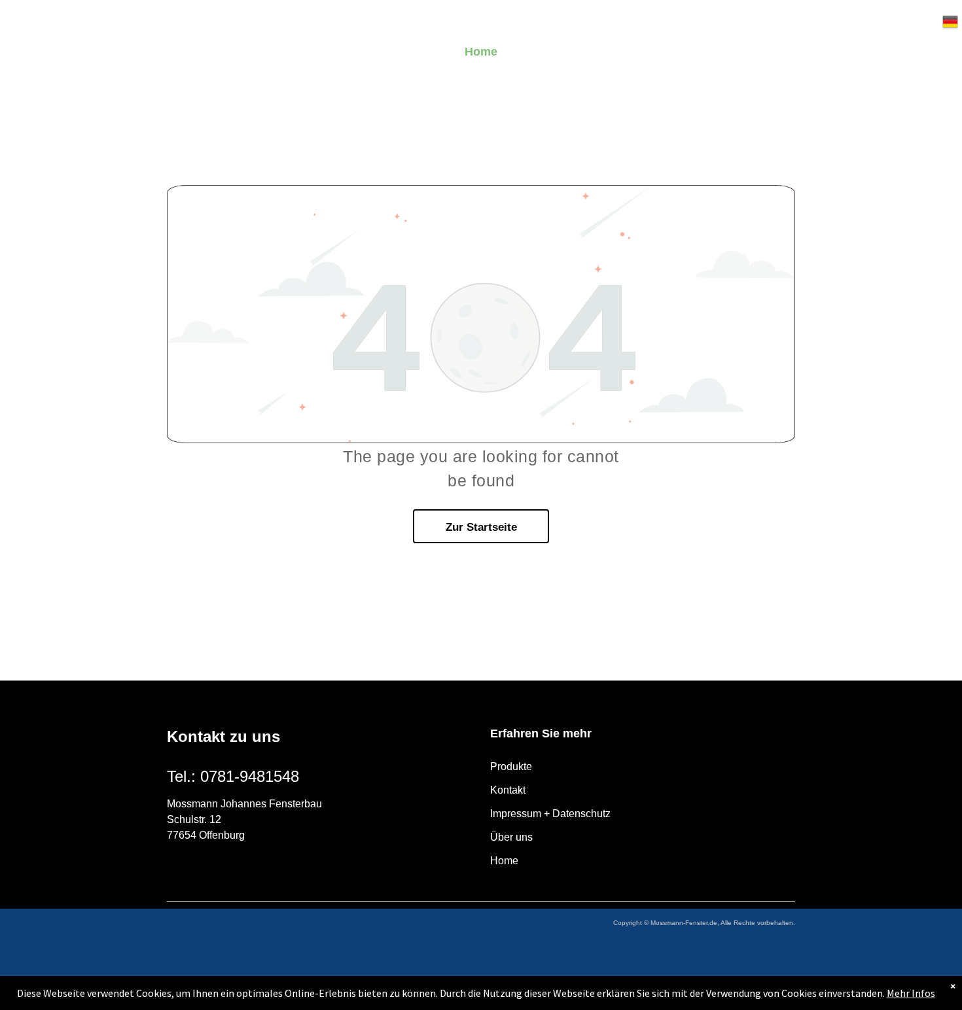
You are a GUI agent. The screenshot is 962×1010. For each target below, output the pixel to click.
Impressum (515, 813)
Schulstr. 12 (194, 819)
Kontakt (508, 790)
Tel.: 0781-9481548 (233, 776)
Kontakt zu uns (223, 736)
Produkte (511, 766)
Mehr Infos (911, 993)
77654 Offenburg (206, 835)
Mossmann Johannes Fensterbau (244, 803)
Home (504, 860)
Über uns (511, 837)
